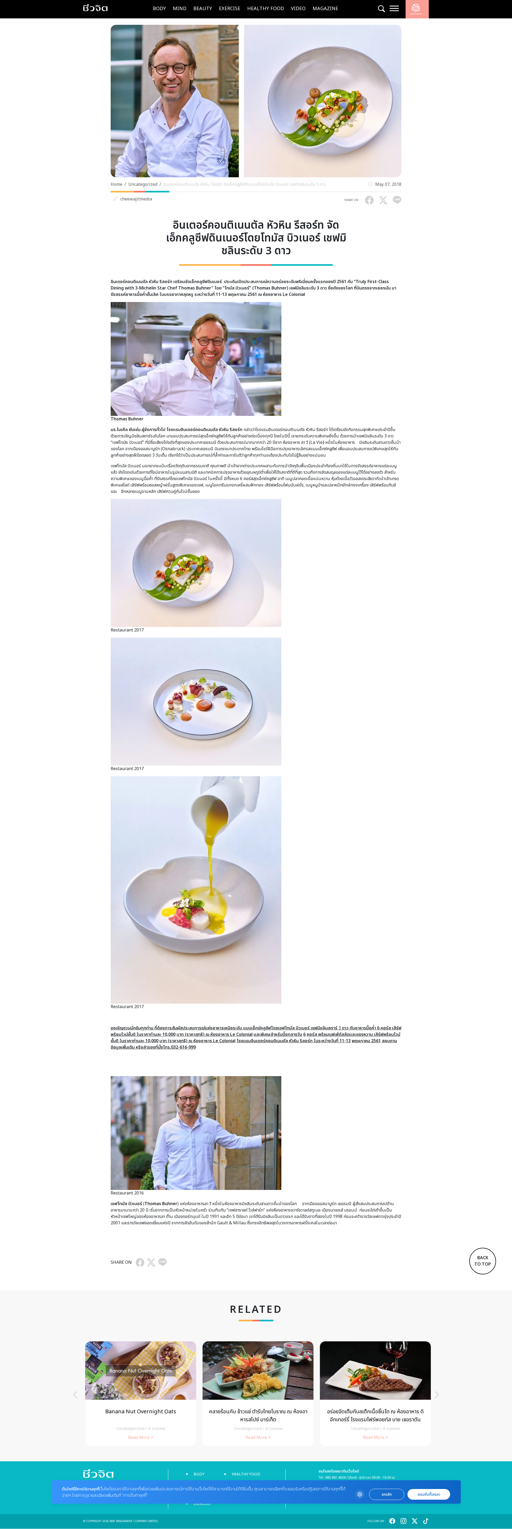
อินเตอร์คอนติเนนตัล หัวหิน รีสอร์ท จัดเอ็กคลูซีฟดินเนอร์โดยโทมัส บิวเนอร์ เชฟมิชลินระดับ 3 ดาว (244, 184)
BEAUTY (202, 8)
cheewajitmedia (136, 199)
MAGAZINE (325, 8)
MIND (179, 8)
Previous (75, 1395)
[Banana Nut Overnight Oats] (138, 1393)
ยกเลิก (387, 1494)
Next (437, 1395)
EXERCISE (229, 8)
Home (116, 184)
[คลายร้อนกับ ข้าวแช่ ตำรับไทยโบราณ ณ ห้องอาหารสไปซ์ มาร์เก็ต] (256, 1393)
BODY (159, 8)
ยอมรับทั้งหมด (429, 1494)
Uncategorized (142, 184)
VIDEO (298, 8)
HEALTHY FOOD (265, 8)
